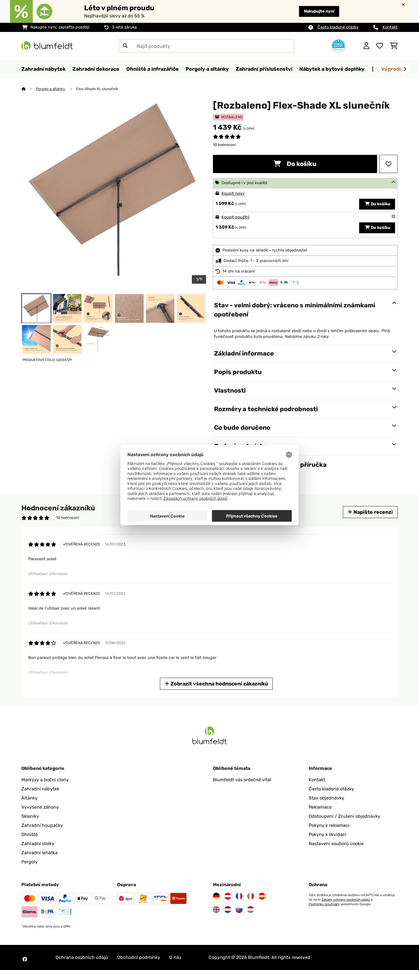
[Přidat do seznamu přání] (388, 164)
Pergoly (29, 862)
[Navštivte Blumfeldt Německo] (216, 896)
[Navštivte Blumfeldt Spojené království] (216, 909)
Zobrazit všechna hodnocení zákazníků (218, 684)
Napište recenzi (372, 512)
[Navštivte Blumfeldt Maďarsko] (250, 909)
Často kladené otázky (338, 27)
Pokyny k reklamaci (329, 825)
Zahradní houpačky (42, 825)
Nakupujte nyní (319, 11)
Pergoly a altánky (51, 89)
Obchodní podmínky (138, 957)
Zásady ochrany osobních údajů (346, 900)
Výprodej (392, 69)
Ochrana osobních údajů (82, 957)
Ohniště (29, 834)
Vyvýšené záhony (40, 807)
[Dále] (404, 69)
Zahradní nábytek (40, 789)
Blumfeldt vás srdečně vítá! (242, 779)
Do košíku (300, 164)
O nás (175, 957)
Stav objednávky (326, 798)
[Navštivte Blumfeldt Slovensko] (239, 909)
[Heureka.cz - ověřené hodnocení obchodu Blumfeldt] (338, 45)
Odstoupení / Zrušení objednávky (344, 816)
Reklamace (320, 807)
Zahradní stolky (37, 843)
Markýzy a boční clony (45, 779)
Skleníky (30, 816)
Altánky (29, 798)
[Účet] (366, 46)
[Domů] (28, 89)
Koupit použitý (235, 217)
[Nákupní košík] (394, 46)
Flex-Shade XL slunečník (97, 89)
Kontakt (390, 27)
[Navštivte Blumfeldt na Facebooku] (24, 959)
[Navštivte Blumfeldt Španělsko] (262, 896)
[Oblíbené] (379, 46)
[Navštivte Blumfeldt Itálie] (250, 896)
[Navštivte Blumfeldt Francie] (239, 896)
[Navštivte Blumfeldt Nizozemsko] (227, 909)
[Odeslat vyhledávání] (125, 45)
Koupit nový (233, 193)
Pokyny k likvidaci (327, 834)
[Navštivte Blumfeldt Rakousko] (227, 896)
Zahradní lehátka (39, 852)
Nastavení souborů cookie (336, 843)
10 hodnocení (224, 145)
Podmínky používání (324, 904)
